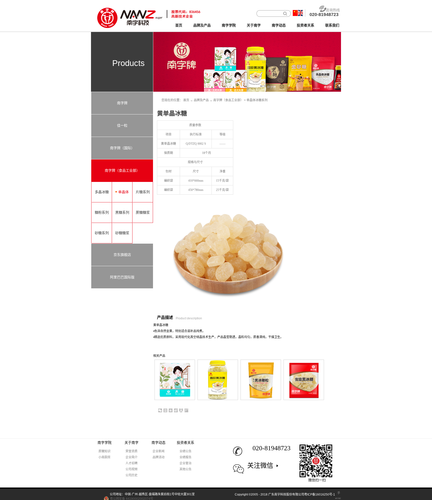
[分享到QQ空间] (170, 410)
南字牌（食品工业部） (228, 100)
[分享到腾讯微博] (186, 410)
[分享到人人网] (181, 410)
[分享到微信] (160, 410)
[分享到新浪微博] (176, 410)
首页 (178, 25)
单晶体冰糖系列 (257, 100)
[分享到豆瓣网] (165, 410)
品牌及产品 (201, 100)
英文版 (300, 13)
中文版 (295, 13)
